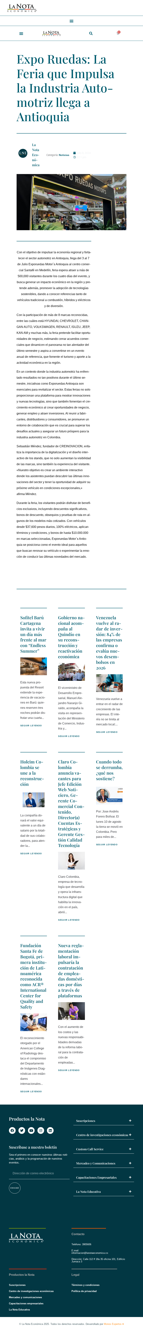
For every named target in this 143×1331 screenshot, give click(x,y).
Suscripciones (85, 1121)
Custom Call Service (90, 1149)
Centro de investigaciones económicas (102, 1135)
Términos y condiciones (85, 1285)
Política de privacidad (84, 1291)
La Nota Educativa (88, 1192)
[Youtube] (31, 1130)
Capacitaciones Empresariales (96, 1177)
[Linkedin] (50, 1130)
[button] (72, 21)
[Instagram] (40, 1130)
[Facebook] (12, 1130)
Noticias (64, 155)
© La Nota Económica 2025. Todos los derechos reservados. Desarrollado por (71, 1324)
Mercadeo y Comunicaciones (95, 1163)
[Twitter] (21, 1130)
